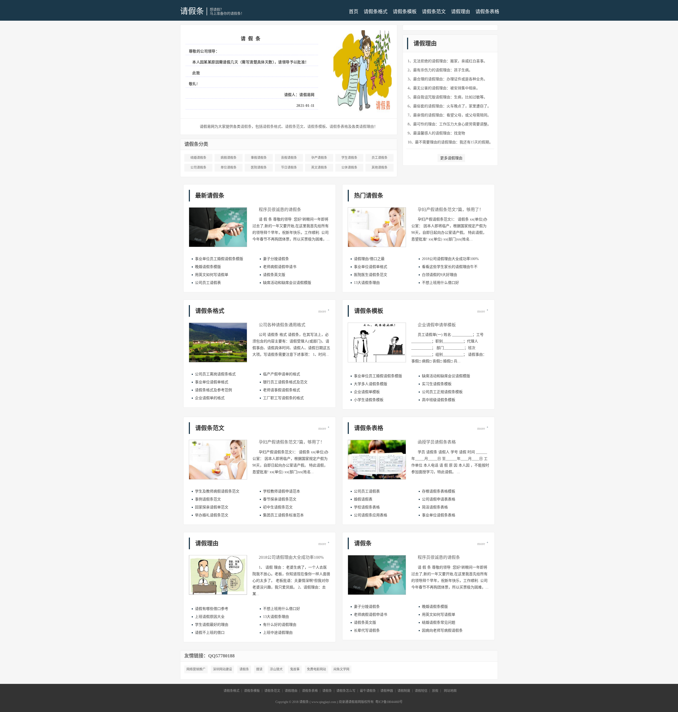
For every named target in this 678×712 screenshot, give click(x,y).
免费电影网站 (316, 669)
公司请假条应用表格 (370, 515)
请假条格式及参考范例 (213, 390)
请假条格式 (375, 11)
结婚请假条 (198, 158)
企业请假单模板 (367, 392)
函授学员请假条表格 (437, 442)
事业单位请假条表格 (438, 515)
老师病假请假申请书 (279, 267)
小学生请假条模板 (368, 400)
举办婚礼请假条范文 (211, 515)
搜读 (259, 669)
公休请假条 (349, 167)
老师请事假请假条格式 (281, 390)
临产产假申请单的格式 (281, 374)
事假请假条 (259, 158)
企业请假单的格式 (210, 398)
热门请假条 (368, 195)
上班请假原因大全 (210, 617)
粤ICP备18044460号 (389, 702)
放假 (435, 691)
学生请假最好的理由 (211, 625)
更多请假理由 (451, 158)
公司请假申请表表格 (438, 499)
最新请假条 (209, 195)
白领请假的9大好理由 (439, 275)
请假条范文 (434, 11)
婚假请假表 (363, 499)
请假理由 (460, 11)
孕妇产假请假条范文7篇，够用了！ (450, 209)
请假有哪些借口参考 (211, 609)
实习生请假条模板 (437, 384)
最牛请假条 (368, 691)
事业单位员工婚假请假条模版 (219, 259)
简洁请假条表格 (435, 507)
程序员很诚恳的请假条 (280, 209)
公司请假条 (198, 167)
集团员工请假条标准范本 (283, 515)
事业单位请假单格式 (370, 267)
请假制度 (404, 691)
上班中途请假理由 (278, 633)
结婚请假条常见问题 (438, 623)
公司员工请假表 (208, 283)
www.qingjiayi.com (323, 702)
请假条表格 (487, 11)
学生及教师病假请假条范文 (217, 491)
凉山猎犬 (276, 669)
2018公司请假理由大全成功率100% (450, 259)
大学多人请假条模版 (370, 384)
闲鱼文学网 (341, 669)
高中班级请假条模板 (438, 400)
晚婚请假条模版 (208, 267)
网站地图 (450, 691)
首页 (353, 11)
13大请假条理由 (367, 283)
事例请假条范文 (208, 499)
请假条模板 (405, 11)
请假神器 (386, 691)
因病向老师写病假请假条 (442, 630)
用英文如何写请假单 (211, 275)
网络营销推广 (196, 669)
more (323, 310)
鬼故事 (295, 669)
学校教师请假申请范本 (281, 491)
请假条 (192, 11)
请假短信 (421, 691)
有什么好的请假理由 (279, 625)
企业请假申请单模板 (437, 325)
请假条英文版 (274, 275)
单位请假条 (229, 167)
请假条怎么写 (345, 691)
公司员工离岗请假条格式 (215, 374)
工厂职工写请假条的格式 (283, 398)
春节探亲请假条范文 (279, 499)
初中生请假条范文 (278, 507)
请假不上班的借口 (210, 633)
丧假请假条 (289, 158)
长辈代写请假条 (367, 630)
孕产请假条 (319, 158)
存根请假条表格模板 (438, 491)
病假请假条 (229, 158)
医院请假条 (259, 167)
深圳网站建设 (222, 669)
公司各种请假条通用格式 (282, 325)
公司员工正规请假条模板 (442, 392)
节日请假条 (289, 167)
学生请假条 (349, 158)
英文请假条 (319, 167)
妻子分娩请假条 (276, 259)
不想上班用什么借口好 (440, 283)
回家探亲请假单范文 (211, 507)
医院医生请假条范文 (370, 275)
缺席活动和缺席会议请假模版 (287, 283)
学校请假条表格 (367, 507)
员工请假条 (379, 158)
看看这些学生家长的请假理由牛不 (450, 267)
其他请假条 (379, 167)
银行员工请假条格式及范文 (285, 382)
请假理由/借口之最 (369, 259)
